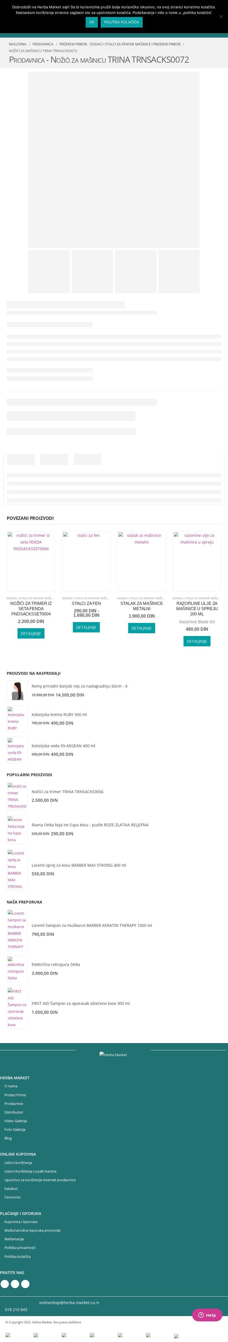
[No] (221, 16)
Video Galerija (15, 1121)
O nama (11, 1086)
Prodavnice (13, 1103)
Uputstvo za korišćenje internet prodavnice (40, 1180)
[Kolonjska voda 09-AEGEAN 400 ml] (17, 750)
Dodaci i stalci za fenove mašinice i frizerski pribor (45, 598)
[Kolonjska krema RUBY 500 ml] (17, 719)
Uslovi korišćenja (18, 1162)
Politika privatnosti (20, 1247)
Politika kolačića (17, 1256)
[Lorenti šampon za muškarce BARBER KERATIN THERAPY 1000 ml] (17, 930)
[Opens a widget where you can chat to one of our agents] (207, 1315)
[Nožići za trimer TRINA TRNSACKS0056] (17, 796)
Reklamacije (14, 1239)
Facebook (5, 1284)
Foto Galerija (14, 1129)
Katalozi (11, 1188)
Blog (8, 1138)
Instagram (25, 1284)
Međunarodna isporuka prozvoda (32, 1230)
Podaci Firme (15, 1095)
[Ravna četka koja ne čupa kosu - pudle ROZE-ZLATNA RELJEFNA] (17, 829)
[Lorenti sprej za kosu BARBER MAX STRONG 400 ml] (17, 870)
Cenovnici (12, 1197)
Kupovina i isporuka (20, 1221)
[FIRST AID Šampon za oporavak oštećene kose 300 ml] (17, 1008)
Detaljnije (31, 633)
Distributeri (13, 1112)
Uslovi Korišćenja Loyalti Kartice (30, 1171)
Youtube (15, 1284)
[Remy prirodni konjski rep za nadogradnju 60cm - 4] (17, 690)
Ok (91, 22)
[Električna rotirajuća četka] (17, 969)
